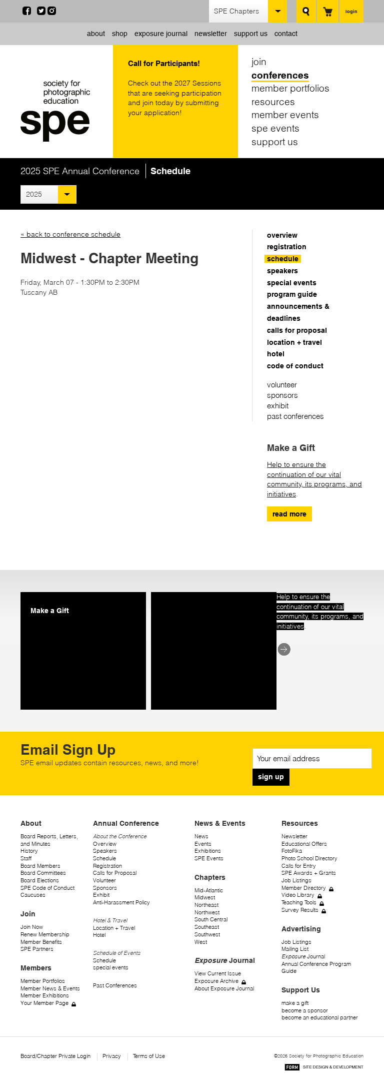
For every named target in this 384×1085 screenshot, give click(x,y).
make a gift (295, 1003)
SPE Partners (37, 949)
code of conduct (295, 366)
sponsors (282, 395)
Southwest (207, 934)
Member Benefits (41, 942)
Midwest (204, 897)
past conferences (295, 416)
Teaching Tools (299, 902)
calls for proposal (297, 330)
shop (120, 34)
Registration (107, 866)
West (200, 942)
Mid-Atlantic (208, 890)
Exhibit (101, 895)
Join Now (31, 927)
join (259, 62)
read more (289, 514)
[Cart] (327, 11)
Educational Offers (304, 844)
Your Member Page (44, 1003)
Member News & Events (50, 988)
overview (282, 235)
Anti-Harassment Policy (121, 902)
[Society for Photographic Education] (64, 111)
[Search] (306, 11)
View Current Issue (217, 973)
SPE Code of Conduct (47, 888)
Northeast (206, 905)
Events (203, 844)
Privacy (111, 1056)
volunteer (282, 384)
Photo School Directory (310, 858)
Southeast (206, 927)
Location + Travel (114, 928)
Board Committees (43, 873)
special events (291, 283)
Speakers (105, 851)
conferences (280, 75)
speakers (282, 271)
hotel (275, 354)
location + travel (294, 342)
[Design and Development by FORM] (324, 1068)
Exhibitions (207, 851)
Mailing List (295, 949)
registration (286, 247)
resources (273, 102)
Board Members (40, 866)
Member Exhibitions (44, 995)
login (352, 11)
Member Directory (304, 888)
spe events (276, 128)
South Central (211, 919)
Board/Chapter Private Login (55, 1056)
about (96, 34)
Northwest (207, 912)
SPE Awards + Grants (309, 873)
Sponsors (105, 888)
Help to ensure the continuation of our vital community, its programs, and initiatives (314, 479)
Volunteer (104, 880)
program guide (292, 294)
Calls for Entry (299, 866)
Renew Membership (45, 934)
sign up (271, 777)
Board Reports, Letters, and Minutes (49, 840)
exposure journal (161, 34)
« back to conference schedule (70, 234)
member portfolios (291, 88)
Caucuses (33, 895)
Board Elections (39, 880)
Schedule (104, 858)
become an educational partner (320, 1017)
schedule (282, 259)
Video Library (298, 895)
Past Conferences (115, 985)
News (201, 836)
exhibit (277, 405)
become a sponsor (305, 1010)
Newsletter (295, 836)
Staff (26, 858)
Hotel (99, 935)
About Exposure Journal (224, 988)
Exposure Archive (216, 981)
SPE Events (209, 858)
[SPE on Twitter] (41, 12)
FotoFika (292, 851)
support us (251, 34)
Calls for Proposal (114, 873)
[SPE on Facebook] (26, 12)
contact (286, 34)
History (29, 851)
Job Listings (297, 880)
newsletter (210, 34)
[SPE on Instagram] (52, 12)
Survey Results (300, 910)
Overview (104, 844)
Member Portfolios (42, 981)
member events (285, 115)
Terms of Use (149, 1056)
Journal (303, 956)
